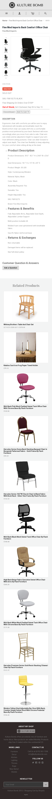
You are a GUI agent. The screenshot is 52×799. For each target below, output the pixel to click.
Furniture (14, 751)
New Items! (14, 769)
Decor (14, 754)
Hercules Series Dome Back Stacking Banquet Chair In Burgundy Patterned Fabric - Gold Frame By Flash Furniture (25, 451)
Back (48, 20)
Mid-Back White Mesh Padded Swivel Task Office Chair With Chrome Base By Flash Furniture (26, 623)
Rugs (14, 766)
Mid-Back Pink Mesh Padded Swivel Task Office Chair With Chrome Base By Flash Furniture (25, 407)
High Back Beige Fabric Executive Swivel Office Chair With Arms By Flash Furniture (24, 581)
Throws (14, 763)
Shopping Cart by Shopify (34, 791)
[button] (6, 37)
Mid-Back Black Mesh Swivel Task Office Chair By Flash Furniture (26, 538)
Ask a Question (10, 268)
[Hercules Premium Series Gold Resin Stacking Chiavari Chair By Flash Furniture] (26, 662)
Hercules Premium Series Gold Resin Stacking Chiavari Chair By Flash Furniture (26, 666)
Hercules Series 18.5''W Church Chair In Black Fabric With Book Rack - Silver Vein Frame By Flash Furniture (25, 495)
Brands (14, 772)
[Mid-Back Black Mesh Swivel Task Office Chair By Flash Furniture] (26, 533)
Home (4, 21)
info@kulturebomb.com (37, 754)
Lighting (14, 760)
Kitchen (14, 757)
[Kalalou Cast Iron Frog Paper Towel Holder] (26, 362)
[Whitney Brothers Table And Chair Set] (26, 321)
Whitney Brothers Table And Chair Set (18, 324)
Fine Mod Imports (9, 31)
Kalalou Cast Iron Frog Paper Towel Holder (21, 365)
